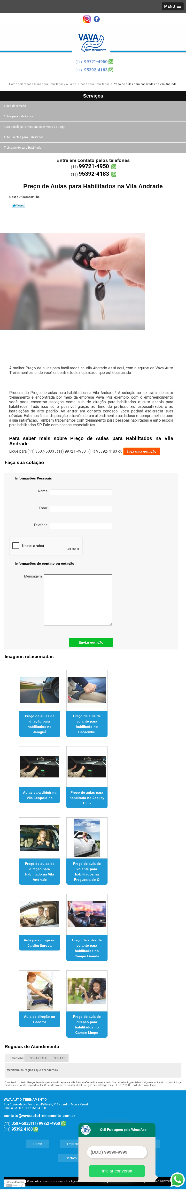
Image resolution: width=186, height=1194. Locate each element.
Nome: (44, 491)
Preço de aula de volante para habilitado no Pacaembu (87, 724)
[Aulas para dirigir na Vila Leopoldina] (39, 764)
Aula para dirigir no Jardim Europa (39, 942)
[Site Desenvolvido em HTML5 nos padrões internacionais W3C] (14, 1185)
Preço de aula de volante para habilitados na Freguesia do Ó (87, 872)
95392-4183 (96, 69)
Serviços (93, 96)
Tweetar (18, 205)
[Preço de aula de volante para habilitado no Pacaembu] (87, 688)
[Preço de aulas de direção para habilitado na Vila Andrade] (39, 836)
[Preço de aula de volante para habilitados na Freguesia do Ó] (87, 836)
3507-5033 (20, 1123)
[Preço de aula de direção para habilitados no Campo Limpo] (87, 988)
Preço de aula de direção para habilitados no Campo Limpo (87, 1024)
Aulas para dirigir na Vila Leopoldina (39, 795)
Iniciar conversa (117, 1171)
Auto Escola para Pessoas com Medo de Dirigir (34, 127)
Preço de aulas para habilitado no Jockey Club (87, 798)
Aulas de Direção (15, 106)
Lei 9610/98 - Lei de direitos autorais (136, 1085)
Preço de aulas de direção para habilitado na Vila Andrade (39, 872)
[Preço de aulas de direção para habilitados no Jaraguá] (39, 688)
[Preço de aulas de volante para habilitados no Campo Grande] (87, 912)
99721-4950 (96, 61)
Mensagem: (34, 576)
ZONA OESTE (38, 1058)
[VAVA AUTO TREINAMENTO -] (91, 39)
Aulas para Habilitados (19, 116)
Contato (71, 1158)
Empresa (73, 1144)
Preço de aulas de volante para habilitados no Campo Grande (87, 948)
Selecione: (16, 1058)
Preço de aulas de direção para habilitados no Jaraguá (39, 724)
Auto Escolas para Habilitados (24, 137)
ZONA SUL (60, 1058)
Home (37, 1144)
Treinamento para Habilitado (22, 147)
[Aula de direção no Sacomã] (39, 988)
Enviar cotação (91, 642)
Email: (44, 508)
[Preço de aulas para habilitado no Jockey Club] (87, 764)
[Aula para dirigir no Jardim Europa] (39, 912)
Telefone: (41, 525)
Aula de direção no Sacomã (39, 1019)
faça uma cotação (141, 451)
